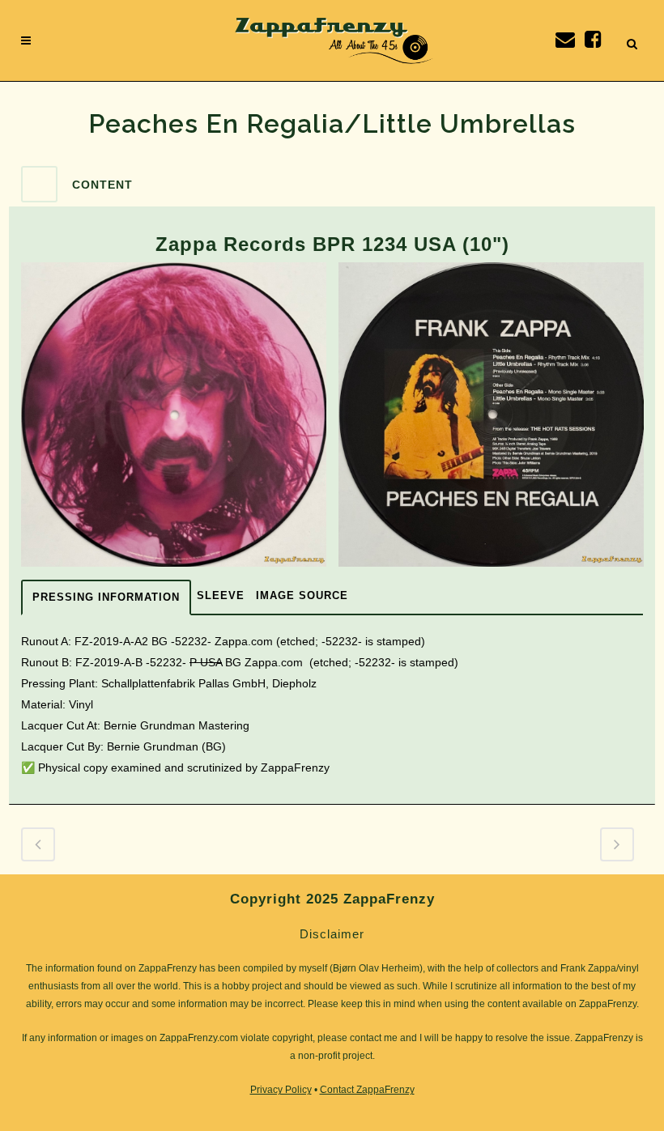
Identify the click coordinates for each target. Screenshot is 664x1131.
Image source (302, 595)
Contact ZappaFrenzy (367, 1089)
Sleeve (221, 595)
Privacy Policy (281, 1089)
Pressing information (106, 597)
